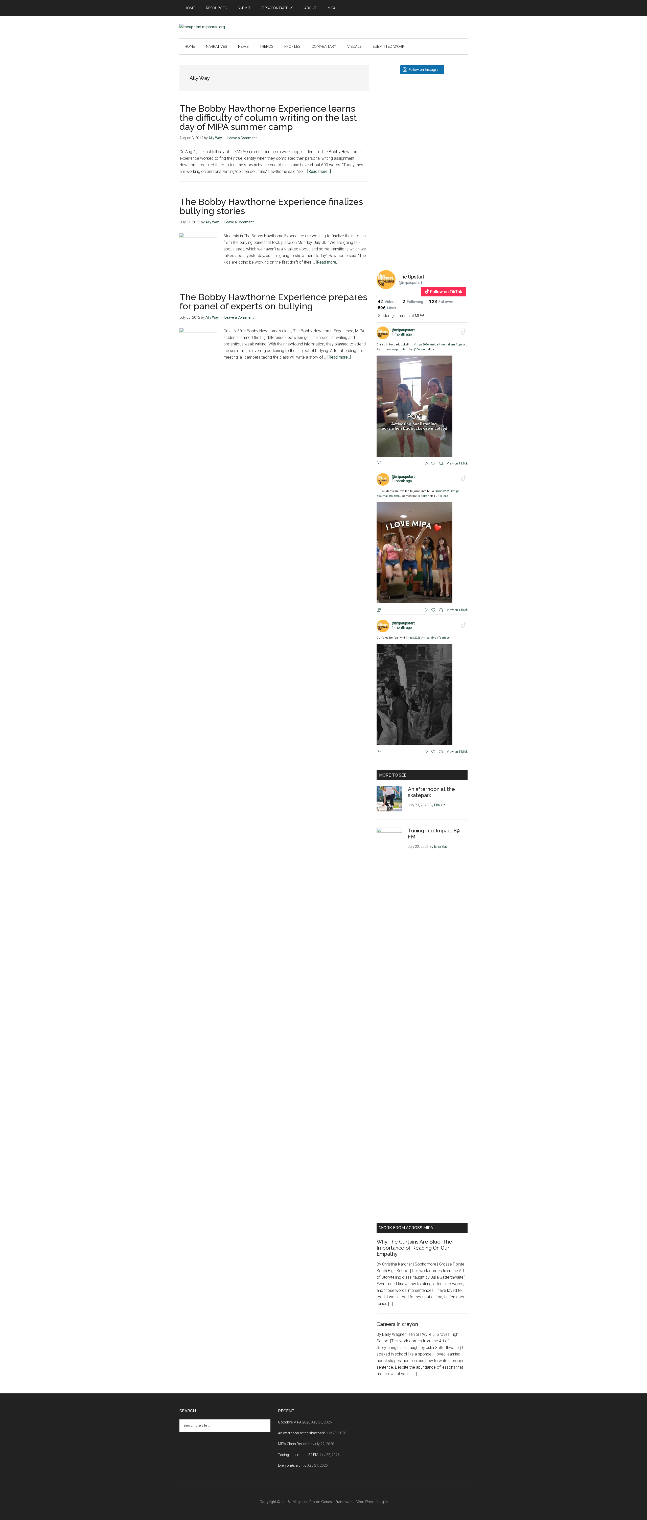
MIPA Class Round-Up (295, 1444)
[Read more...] (319, 171)
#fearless (443, 637)
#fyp (433, 637)
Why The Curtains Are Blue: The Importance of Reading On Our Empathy (414, 1248)
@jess (444, 496)
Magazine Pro (304, 1502)
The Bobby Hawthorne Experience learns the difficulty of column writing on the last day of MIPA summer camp (268, 117)
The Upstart (411, 277)
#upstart (461, 344)
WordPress (365, 1502)
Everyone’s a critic (292, 1465)
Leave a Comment (242, 138)
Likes (387, 308)
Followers (442, 302)
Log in (382, 1502)
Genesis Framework (337, 1502)
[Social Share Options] (381, 165)
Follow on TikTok (446, 291)
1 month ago (402, 334)
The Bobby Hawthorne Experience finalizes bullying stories (271, 206)
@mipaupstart (410, 282)
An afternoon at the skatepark (301, 1433)
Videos (387, 302)
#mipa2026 (421, 344)
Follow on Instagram (425, 69)
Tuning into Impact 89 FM (298, 1455)
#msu (397, 496)
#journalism (447, 344)
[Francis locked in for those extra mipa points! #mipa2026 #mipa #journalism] (422, 123)
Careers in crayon (397, 1324)
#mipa (433, 344)
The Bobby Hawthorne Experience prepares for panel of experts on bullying (273, 301)
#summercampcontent (392, 349)
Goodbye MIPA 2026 (294, 1422)
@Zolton (419, 349)
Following (413, 302)
